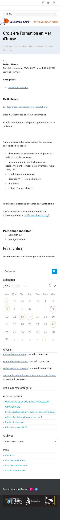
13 (30, 316)
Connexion (10, 455)
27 (6, 301)
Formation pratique (18, 87)
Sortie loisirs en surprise (15, 368)
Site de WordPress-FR (15, 471)
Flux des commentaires (16, 465)
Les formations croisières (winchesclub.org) (25, 107)
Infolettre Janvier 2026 (16, 427)
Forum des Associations (15, 361)
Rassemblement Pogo (14, 354)
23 (53, 324)
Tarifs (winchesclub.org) (36, 215)
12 (22, 316)
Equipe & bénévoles (14, 422)
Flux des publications (15, 460)
